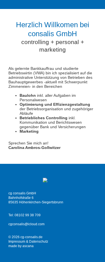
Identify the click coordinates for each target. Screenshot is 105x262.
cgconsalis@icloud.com (26, 224)
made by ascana (21, 246)
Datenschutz (38, 241)
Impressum (16, 241)
